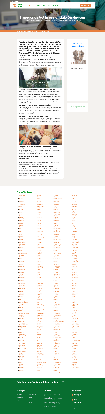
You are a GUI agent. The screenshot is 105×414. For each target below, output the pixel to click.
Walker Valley (75, 304)
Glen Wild (39, 225)
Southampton (75, 247)
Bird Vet (31, 397)
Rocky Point (57, 364)
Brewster (21, 250)
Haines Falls (39, 244)
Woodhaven (74, 353)
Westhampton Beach (76, 340)
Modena (56, 226)
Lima (38, 340)
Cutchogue (21, 328)
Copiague (21, 309)
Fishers (38, 196)
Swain (73, 269)
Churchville (21, 293)
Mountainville (57, 247)
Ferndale (39, 195)
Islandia (38, 301)
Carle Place (21, 272)
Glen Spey (39, 223)
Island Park (39, 299)
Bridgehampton (23, 253)
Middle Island (57, 212)
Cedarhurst (22, 280)
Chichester (21, 291)
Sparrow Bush (75, 250)
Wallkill (73, 305)
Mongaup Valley (58, 230)
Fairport (21, 365)
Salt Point (74, 209)
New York (56, 260)
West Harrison (75, 323)
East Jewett (21, 339)
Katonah (39, 312)
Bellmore (21, 234)
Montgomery (57, 231)
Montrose (56, 234)
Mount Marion (57, 239)
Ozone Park (57, 288)
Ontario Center (57, 282)
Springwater (74, 258)
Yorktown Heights (76, 367)
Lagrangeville (40, 321)
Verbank (74, 294)
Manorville (39, 369)
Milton (55, 223)
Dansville (21, 331)
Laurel (38, 332)
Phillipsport (56, 304)
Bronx (20, 258)
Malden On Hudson (41, 362)
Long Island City (40, 354)
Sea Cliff (73, 217)
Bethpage (21, 237)
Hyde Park (39, 294)
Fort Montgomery (41, 206)
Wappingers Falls (75, 310)
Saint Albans (74, 204)
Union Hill (74, 285)
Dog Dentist (20, 397)
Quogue (56, 339)
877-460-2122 (15, 1)
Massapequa (57, 196)
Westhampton (75, 339)
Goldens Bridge (40, 231)
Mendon (56, 209)
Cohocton (21, 299)
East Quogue (22, 346)
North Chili (56, 264)
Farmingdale (22, 369)
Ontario (56, 280)
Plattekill (56, 310)
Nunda (55, 271)
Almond (21, 198)
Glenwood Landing (41, 230)
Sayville (73, 212)
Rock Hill (56, 359)
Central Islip (22, 286)
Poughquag (57, 328)
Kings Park (39, 318)
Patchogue (56, 291)
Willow (73, 346)
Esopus (21, 364)
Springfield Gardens (76, 256)
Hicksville (39, 261)
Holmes (38, 272)
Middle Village (57, 214)
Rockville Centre (57, 362)
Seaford (73, 219)
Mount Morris (57, 241)
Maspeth (56, 195)
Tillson (73, 280)
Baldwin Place (22, 219)
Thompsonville (75, 277)
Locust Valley (40, 351)
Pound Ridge (57, 329)
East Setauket (22, 351)
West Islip (74, 329)
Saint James (74, 206)
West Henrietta (75, 326)
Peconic (56, 296)
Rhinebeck (56, 346)
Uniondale (74, 286)
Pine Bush (56, 305)
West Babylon (75, 318)
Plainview (56, 309)
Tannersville (74, 272)
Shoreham (74, 226)
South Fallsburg (75, 241)
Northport (56, 269)
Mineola (56, 225)
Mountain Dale (57, 245)
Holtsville (39, 274)
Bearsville (21, 230)
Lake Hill (39, 324)
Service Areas (46, 5)
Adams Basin (22, 195)
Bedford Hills (22, 233)
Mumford (56, 249)
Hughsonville (40, 283)
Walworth (74, 307)
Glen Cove (39, 220)
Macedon (39, 358)
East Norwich (22, 345)
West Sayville (75, 334)
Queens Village (57, 337)
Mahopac (39, 359)
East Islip (21, 337)
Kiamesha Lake (40, 316)
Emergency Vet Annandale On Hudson (40, 31)
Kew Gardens (40, 315)
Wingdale (74, 348)
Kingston (39, 320)
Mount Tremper (58, 244)
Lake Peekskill (40, 328)
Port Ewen (56, 318)
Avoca (20, 212)
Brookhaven (22, 260)
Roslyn (55, 370)
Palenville (56, 290)
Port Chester (57, 316)
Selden (73, 220)
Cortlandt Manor (23, 316)
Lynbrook (39, 356)
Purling (56, 334)
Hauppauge (39, 252)
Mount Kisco (57, 237)
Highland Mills (40, 268)
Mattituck (56, 203)
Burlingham (22, 266)
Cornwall (21, 312)
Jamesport (39, 307)
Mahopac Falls (40, 361)
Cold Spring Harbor (23, 302)
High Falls (39, 263)
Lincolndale (39, 342)
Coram (20, 310)
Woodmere (74, 354)
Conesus (21, 305)
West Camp (74, 321)
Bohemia (21, 247)
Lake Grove (39, 323)
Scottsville (74, 215)
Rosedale (56, 369)
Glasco (38, 219)
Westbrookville (75, 335)
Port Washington (58, 323)
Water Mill (74, 313)
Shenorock (74, 222)
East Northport (22, 343)
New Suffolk (57, 256)
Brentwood (21, 249)
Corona (21, 315)
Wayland (74, 315)
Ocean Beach (57, 274)
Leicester (39, 337)
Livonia (38, 346)
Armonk (21, 207)
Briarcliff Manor (23, 252)
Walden (73, 302)
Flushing (39, 201)
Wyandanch (74, 362)
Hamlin (38, 245)
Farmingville (22, 372)
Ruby (73, 196)
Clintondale (22, 298)
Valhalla (73, 291)
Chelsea (21, 290)
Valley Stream (75, 293)
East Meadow (22, 340)
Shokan (73, 225)
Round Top (74, 195)
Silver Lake (74, 230)
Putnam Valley (57, 335)
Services (37, 5)
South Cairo (74, 239)
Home (30, 5)
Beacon (21, 228)
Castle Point (22, 277)
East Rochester (22, 348)
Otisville (56, 285)
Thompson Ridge (75, 275)
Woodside (74, 358)
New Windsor (57, 258)
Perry (55, 302)
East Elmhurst (22, 335)
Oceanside (56, 275)
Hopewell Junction (41, 279)
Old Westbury (57, 279)
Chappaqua (22, 288)
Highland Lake (40, 266)
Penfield (56, 299)
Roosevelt (56, 367)
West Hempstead (75, 324)
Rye (72, 200)
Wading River (75, 301)
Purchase (56, 331)
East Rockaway (22, 350)
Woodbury (74, 351)
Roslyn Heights (57, 372)
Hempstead (39, 256)
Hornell (38, 280)
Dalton (20, 329)
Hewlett (38, 260)
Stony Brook (74, 263)
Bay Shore (21, 222)
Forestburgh (40, 204)
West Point (74, 332)
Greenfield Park (40, 237)
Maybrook (56, 204)
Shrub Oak (74, 228)
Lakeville (39, 329)
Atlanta (21, 211)
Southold (74, 249)
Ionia (38, 298)
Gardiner (39, 212)
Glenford (39, 226)
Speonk (73, 253)
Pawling (56, 294)
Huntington (39, 288)
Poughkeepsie (57, 326)
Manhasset (39, 367)
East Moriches (22, 342)
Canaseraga (22, 271)
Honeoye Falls (40, 277)
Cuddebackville (22, 326)
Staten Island (75, 261)
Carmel (21, 274)
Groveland (39, 242)
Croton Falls (22, 323)
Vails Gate (74, 290)
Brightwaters (22, 255)
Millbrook (56, 219)
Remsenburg (57, 343)
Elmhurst (21, 359)
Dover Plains (22, 334)
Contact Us (55, 5)
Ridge (55, 351)
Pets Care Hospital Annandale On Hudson (38, 382)
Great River (39, 236)
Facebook (81, 408)
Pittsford (56, 307)
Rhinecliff (56, 348)
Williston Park (75, 345)
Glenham (39, 228)
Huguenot (39, 285)
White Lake (74, 342)
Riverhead (56, 356)
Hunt (38, 286)
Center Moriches (23, 282)
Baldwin (21, 217)
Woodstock (74, 359)
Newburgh (56, 261)
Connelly (21, 307)
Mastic (55, 200)
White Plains (74, 343)
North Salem (57, 268)
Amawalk (21, 200)
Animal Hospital (20, 394)
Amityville (21, 201)
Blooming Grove (23, 241)
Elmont (21, 361)
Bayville (21, 226)
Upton (73, 288)
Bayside (21, 225)
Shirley (73, 223)
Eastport (21, 353)
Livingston (39, 345)
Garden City (39, 211)
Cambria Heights (23, 269)
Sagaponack (74, 203)
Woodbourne (75, 350)
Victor (73, 298)
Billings (21, 239)
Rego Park (56, 342)
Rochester (56, 358)
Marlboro (39, 370)
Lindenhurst (39, 343)
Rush (73, 198)
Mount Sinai (57, 242)
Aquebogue (22, 204)
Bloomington (22, 244)
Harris (38, 249)
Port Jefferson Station (59, 321)
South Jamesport (75, 242)
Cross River (22, 321)
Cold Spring (22, 301)
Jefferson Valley (40, 309)
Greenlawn (39, 239)
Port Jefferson (57, 320)
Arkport (21, 206)
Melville (56, 207)
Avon (20, 214)
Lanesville (39, 331)
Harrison (39, 250)
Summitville (74, 266)
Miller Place (56, 220)
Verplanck (74, 296)
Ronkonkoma (57, 365)
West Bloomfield (75, 320)
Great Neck (39, 234)
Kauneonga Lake (41, 313)
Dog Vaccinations (21, 400)
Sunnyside (74, 268)
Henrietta (39, 258)
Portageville (57, 324)
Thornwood (74, 279)
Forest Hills (39, 203)
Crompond (21, 320)
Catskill (21, 279)
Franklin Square (40, 207)
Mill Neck (56, 217)
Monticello (56, 233)
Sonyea (73, 236)
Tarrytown (74, 274)
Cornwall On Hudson (24, 313)
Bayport (21, 223)
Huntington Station (41, 290)
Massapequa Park (58, 198)
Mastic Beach (57, 201)
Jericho (38, 310)
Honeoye (39, 275)
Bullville (21, 264)
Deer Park (21, 332)
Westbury (74, 337)
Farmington (22, 370)
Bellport (21, 236)
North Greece (57, 266)
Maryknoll (39, 372)
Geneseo (39, 215)
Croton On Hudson (23, 324)
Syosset (73, 271)
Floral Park (39, 200)
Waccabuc (74, 299)
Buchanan (21, 263)
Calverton (21, 268)
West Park (74, 331)
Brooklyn (21, 261)
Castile (20, 275)
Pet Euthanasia (32, 400)
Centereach (22, 283)
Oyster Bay (56, 286)
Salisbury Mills (75, 207)
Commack (21, 304)
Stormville (74, 264)
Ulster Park (74, 283)
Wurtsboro (74, 361)
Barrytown (21, 220)
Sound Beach (75, 237)
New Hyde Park (57, 253)
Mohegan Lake (57, 228)
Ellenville (21, 358)
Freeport (39, 209)
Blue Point (21, 245)
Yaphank (74, 364)
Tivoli (73, 282)
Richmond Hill (57, 350)
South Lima (74, 244)
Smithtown (74, 233)
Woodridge (74, 356)
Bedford (21, 231)
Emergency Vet (32, 394)
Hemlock (39, 255)
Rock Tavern (57, 361)
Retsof (55, 345)
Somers (73, 234)
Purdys (55, 332)
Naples (55, 250)
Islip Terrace (40, 304)
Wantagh (74, 309)
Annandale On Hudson (26, 31)
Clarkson (21, 296)
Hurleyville (39, 293)
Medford (56, 206)
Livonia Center (40, 348)
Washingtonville (75, 312)
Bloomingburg (22, 242)
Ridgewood (56, 353)
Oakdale (56, 272)
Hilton (38, 269)
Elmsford (21, 362)
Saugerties (74, 211)
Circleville (21, 294)
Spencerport (74, 252)
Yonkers (73, 365)
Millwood (56, 222)
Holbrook (39, 271)
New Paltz (56, 255)
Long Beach (39, 353)
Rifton (55, 354)
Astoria (21, 209)
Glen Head (39, 222)
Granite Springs (40, 233)
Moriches (56, 236)
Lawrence (39, 334)
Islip (38, 302)
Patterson (56, 293)
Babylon (21, 215)
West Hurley (74, 328)
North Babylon (57, 263)
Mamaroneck (40, 365)
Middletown (57, 215)
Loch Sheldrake (40, 350)
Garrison (39, 214)
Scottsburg (74, 214)
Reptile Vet (31, 402)
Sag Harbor (74, 201)
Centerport (21, 285)
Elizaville (21, 354)
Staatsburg (74, 260)
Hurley (38, 291)
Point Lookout (57, 315)
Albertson (21, 196)
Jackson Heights (40, 305)
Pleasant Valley (57, 312)
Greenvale (39, 241)
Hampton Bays (40, 247)
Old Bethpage (57, 277)
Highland (39, 264)
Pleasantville (57, 313)
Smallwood (74, 231)
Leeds (38, 335)
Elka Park (21, 356)
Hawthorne (39, 253)
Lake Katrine (40, 326)
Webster (74, 316)
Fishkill (38, 198)
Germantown (40, 217)
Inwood (38, 296)
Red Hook (56, 340)
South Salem (74, 245)
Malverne (39, 364)
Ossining (56, 283)
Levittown (39, 339)
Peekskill (56, 298)
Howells (38, 282)
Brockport (21, 256)
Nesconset (56, 252)
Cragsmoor (22, 318)
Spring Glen (74, 255)
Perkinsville (56, 301)
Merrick (56, 211)
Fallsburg (21, 367)
